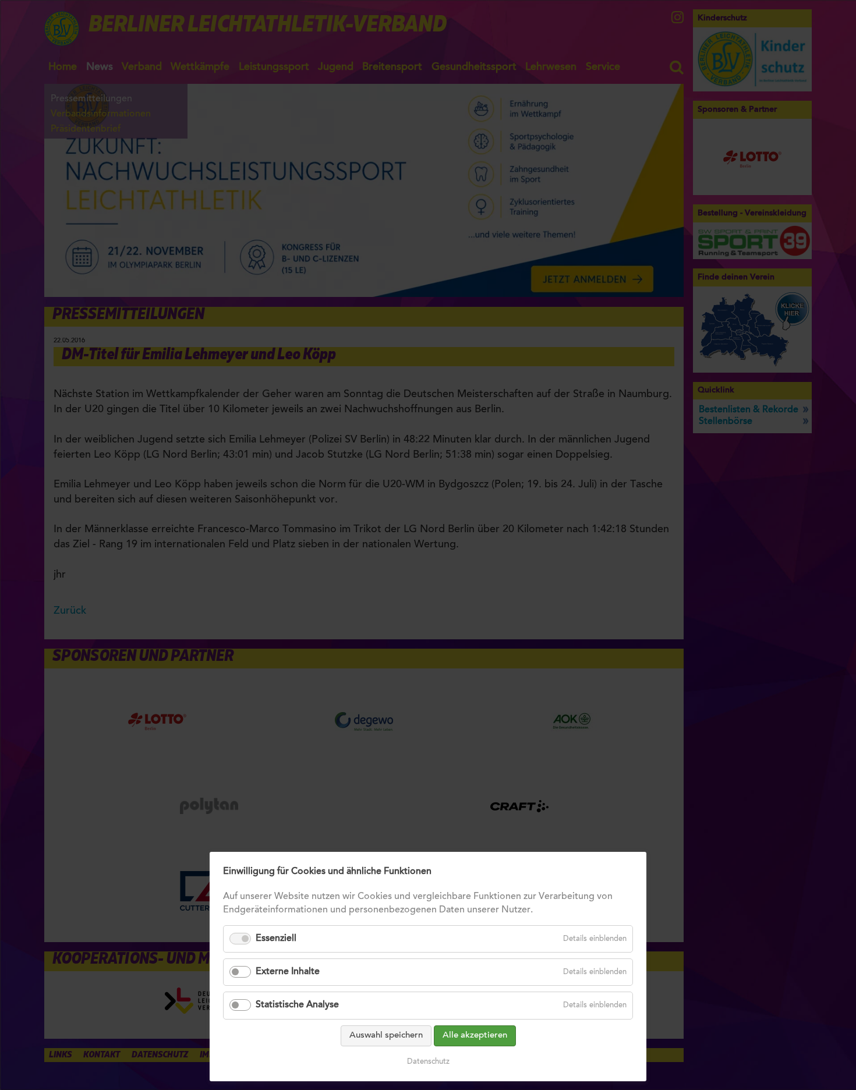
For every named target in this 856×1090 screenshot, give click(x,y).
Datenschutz (428, 1062)
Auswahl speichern (386, 1035)
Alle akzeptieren (475, 1035)
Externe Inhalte (288, 971)
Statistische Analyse (297, 1005)
